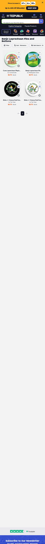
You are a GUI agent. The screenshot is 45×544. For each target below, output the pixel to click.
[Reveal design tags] (18, 66)
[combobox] (20, 21)
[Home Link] (15, 16)
